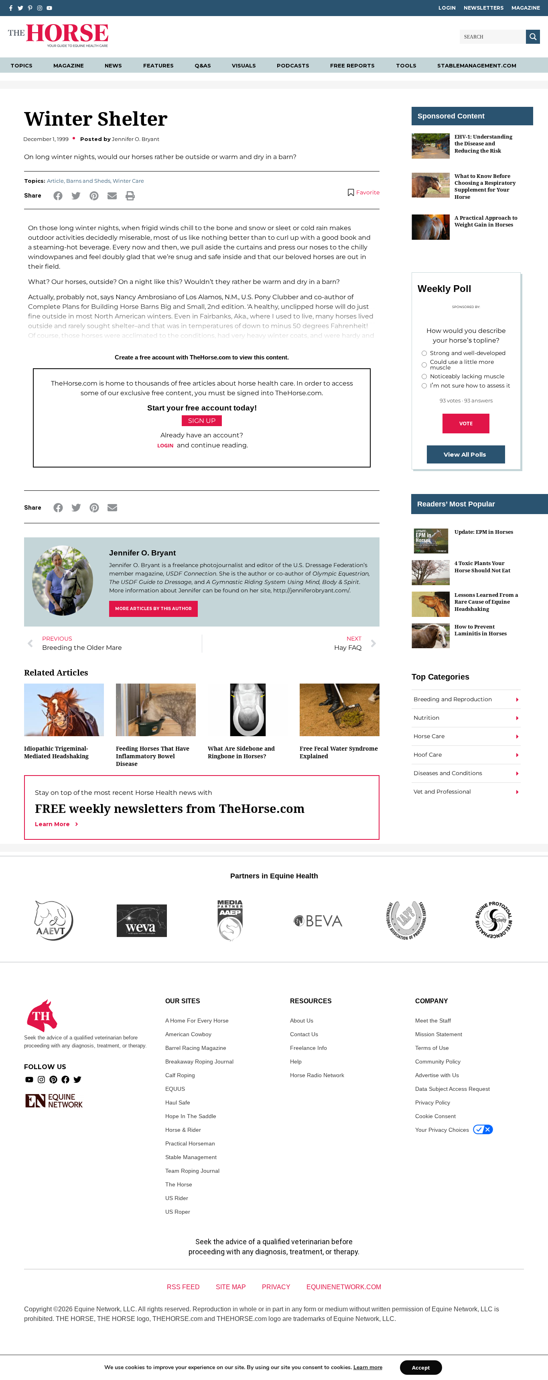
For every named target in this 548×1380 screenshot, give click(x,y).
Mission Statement (438, 1034)
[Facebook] (65, 1080)
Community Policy (438, 1061)
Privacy (276, 1287)
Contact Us (304, 1034)
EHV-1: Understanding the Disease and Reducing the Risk (483, 143)
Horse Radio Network (317, 1075)
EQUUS (175, 1089)
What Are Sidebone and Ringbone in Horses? (241, 752)
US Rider (176, 1198)
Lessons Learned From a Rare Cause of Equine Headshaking (486, 601)
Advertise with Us (437, 1075)
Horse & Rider (183, 1130)
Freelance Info (308, 1048)
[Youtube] (29, 1080)
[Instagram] (40, 8)
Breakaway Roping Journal (199, 1061)
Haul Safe (177, 1102)
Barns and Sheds (88, 181)
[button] (58, 196)
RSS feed (183, 1287)
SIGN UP (201, 421)
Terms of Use (432, 1048)
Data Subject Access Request (452, 1089)
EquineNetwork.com (343, 1287)
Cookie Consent (435, 1116)
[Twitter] (20, 8)
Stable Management (191, 1157)
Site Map (231, 1287)
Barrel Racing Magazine (195, 1048)
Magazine (525, 8)
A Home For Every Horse (197, 1020)
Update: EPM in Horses (484, 531)
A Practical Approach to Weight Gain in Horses (486, 221)
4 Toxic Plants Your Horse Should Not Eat (482, 566)
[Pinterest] (53, 1080)
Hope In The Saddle (190, 1116)
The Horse (178, 1184)
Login (447, 8)
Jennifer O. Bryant (142, 553)
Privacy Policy (432, 1102)
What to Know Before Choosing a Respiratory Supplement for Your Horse (485, 186)
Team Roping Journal (192, 1171)
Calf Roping (180, 1075)
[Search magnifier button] (533, 37)
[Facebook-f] (11, 8)
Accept (421, 1367)
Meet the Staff (433, 1020)
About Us (301, 1020)
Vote (466, 423)
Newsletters (483, 8)
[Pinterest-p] (30, 8)
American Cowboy (188, 1034)
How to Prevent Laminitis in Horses (481, 630)
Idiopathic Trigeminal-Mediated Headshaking (56, 752)
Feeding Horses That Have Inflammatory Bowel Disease (152, 756)
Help (296, 1061)
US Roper (177, 1212)
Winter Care (128, 181)
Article (55, 181)
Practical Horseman (190, 1143)
